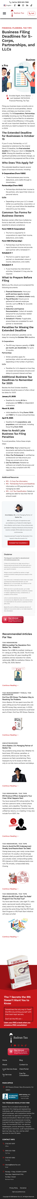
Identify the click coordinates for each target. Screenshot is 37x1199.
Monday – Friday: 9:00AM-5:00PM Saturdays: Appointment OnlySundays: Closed (16, 1174)
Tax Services (7, 1075)
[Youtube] (19, 5)
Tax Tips (26, 101)
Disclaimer (23, 1188)
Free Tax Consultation (24, 1074)
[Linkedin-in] (27, 5)
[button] (4, 13)
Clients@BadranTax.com (12, 1165)
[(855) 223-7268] (3, 1150)
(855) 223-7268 (10, 1151)
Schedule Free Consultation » (18, 543)
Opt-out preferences (18, 1192)
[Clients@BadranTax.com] (3, 1164)
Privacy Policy (13, 1188)
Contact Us (23, 1065)
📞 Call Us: (20, 2)
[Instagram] (23, 5)
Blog (21, 1060)
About (4, 1065)
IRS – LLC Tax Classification (16, 491)
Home (4, 1060)
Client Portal (24, 1069)
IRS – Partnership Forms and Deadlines (20, 484)
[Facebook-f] (15, 5)
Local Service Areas (9, 1069)
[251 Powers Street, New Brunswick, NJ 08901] (3, 1087)
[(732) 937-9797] (3, 1143)
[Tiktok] (31, 5)
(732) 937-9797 (10, 1143)
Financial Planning (15, 101)
